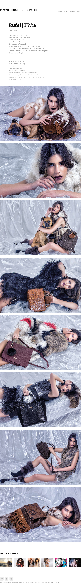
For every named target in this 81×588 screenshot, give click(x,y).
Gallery (60, 11)
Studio (66, 11)
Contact (72, 11)
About (79, 11)
